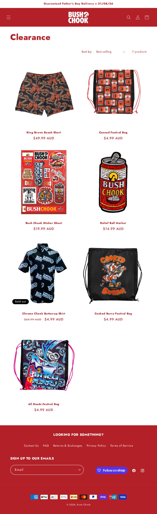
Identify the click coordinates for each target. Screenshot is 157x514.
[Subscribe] (78, 470)
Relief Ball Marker (113, 223)
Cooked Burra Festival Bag (113, 313)
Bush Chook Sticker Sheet (44, 223)
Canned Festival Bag (113, 132)
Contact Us (31, 446)
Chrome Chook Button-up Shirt (43, 313)
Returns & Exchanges (67, 446)
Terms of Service (121, 446)
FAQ (46, 446)
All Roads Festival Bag (43, 404)
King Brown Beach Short (44, 132)
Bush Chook (83, 504)
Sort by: (87, 52)
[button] (8, 17)
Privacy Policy (96, 446)
